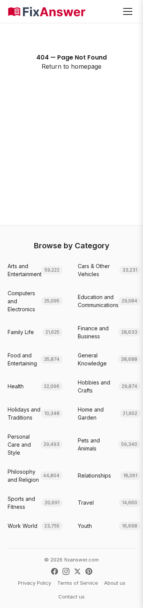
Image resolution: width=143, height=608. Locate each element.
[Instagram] (66, 571)
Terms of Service (77, 583)
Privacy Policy (34, 583)
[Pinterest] (88, 571)
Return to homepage (71, 66)
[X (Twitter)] (77, 571)
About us (114, 583)
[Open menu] (127, 11)
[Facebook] (54, 571)
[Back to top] (125, 594)
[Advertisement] (71, 163)
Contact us (71, 597)
